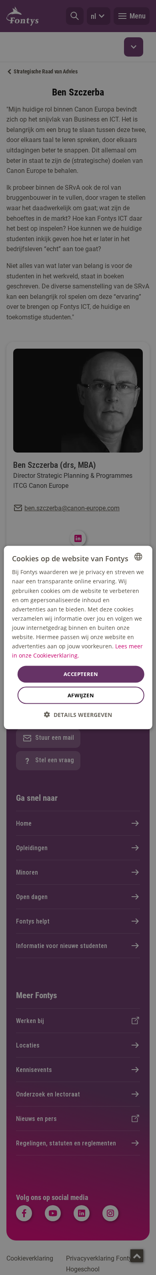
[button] (78, 714)
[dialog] (78, 637)
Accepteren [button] (81, 674)
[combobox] (138, 557)
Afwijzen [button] (81, 694)
